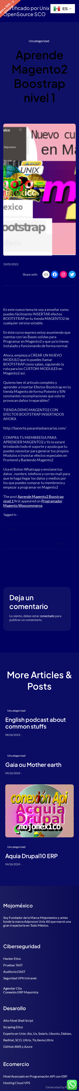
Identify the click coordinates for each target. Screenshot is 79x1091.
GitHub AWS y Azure (17, 1046)
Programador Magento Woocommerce (32, 503)
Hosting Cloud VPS (16, 1083)
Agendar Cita (12, 988)
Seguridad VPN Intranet (20, 978)
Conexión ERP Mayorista (20, 992)
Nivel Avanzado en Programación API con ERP (35, 1076)
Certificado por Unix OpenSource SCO (26, 11)
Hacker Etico (12, 958)
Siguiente (60, 543)
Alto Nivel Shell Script (18, 1020)
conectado (47, 616)
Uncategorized (39, 41)
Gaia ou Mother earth (33, 764)
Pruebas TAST (13, 965)
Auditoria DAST (14, 971)
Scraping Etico (13, 1027)
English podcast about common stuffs (35, 723)
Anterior (12, 528)
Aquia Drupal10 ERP (31, 855)
